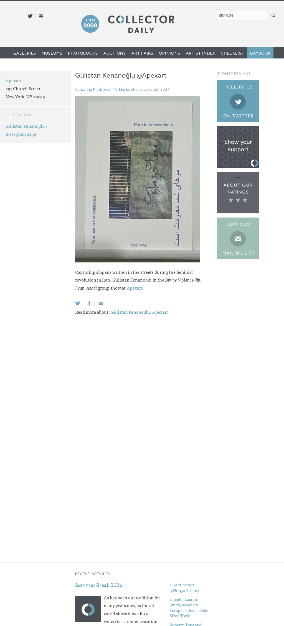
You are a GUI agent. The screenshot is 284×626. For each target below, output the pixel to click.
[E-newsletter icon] (41, 16)
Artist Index (200, 53)
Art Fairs (142, 53)
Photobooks (83, 53)
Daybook (260, 53)
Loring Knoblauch (96, 89)
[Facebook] (89, 303)
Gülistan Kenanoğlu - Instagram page (26, 129)
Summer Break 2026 (98, 585)
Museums (52, 53)
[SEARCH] (273, 15)
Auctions (114, 53)
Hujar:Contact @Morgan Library (184, 587)
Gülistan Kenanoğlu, (131, 311)
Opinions (169, 53)
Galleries (24, 53)
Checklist (232, 53)
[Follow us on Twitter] (30, 16)
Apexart (134, 287)
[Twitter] (77, 303)
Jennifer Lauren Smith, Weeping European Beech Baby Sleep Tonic (189, 607)
